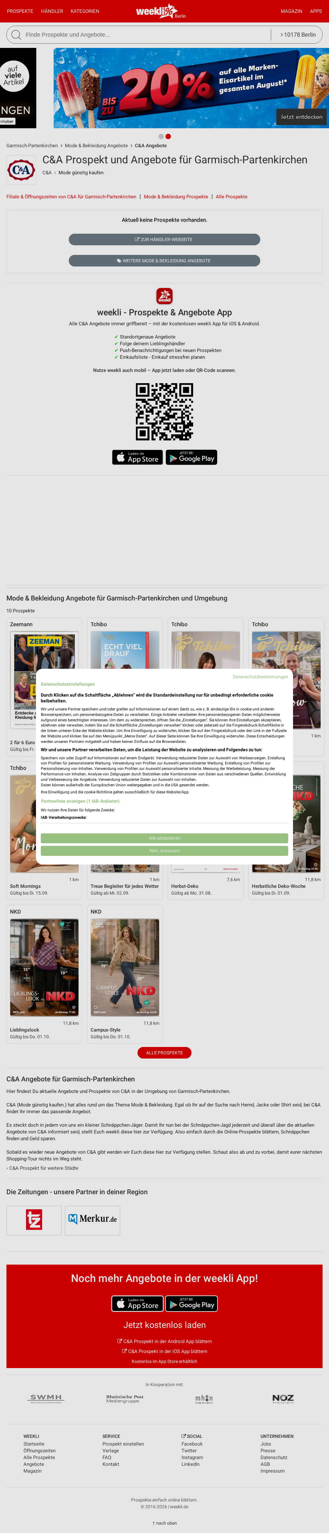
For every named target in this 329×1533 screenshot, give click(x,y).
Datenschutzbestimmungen (260, 676)
